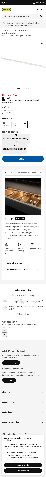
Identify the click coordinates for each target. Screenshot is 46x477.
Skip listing (6, 327)
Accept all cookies (23, 465)
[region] (23, 62)
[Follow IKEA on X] (19, 434)
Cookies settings (23, 471)
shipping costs (17, 114)
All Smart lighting (23, 314)
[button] (10, 248)
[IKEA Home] (6, 9)
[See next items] (38, 172)
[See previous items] (4, 331)
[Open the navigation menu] (41, 9)
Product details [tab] (22, 173)
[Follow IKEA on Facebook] (4, 434)
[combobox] (20, 16)
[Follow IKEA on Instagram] (9, 434)
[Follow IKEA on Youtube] (25, 434)
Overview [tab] (9, 173)
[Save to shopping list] (41, 44)
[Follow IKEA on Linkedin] (14, 434)
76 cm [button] (10, 102)
